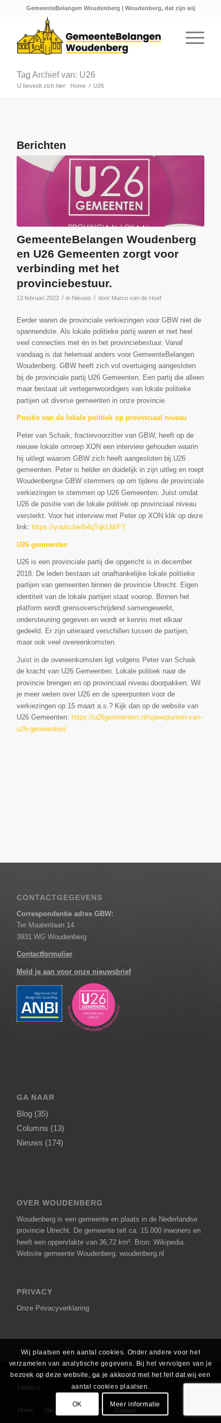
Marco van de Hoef (136, 298)
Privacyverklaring (62, 1308)
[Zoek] (164, 38)
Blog (24, 1113)
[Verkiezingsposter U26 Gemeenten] (110, 191)
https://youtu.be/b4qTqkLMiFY (79, 527)
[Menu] (189, 38)
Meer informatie (135, 1404)
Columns (32, 1128)
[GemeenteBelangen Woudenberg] (92, 38)
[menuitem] (164, 38)
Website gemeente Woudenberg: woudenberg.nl (90, 1253)
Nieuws (81, 298)
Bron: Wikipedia (159, 1242)
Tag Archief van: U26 (56, 74)
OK (77, 1404)
